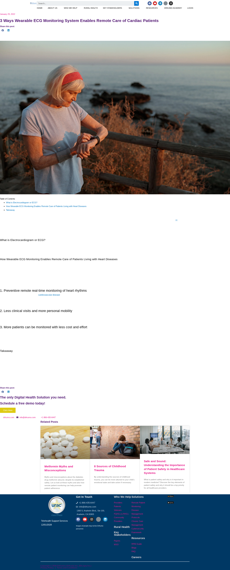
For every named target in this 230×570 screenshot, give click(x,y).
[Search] (136, 3)
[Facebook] (150, 3)
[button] (53, 8)
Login (190, 8)
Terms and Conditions (67, 568)
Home (39, 8)
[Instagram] (171, 3)
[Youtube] (155, 3)
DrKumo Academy (173, 8)
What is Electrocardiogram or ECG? (21, 202)
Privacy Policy (47, 568)
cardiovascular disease (49, 295)
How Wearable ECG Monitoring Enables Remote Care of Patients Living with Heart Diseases (46, 206)
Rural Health (91, 8)
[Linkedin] (160, 3)
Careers (136, 557)
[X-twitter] (166, 3)
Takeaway (10, 210)
